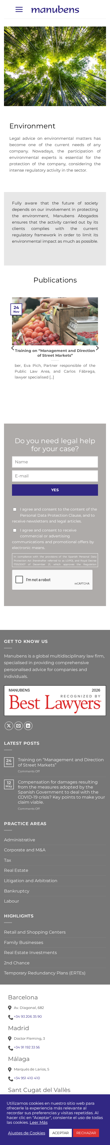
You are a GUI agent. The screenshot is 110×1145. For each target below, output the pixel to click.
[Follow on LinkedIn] (28, 725)
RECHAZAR (86, 1133)
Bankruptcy (16, 891)
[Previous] (13, 347)
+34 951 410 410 (27, 1078)
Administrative (19, 839)
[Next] (97, 347)
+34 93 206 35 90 (28, 1016)
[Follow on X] (9, 725)
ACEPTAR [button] (60, 1133)
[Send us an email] (18, 725)
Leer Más (39, 1122)
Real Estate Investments (30, 952)
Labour (11, 901)
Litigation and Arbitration (30, 880)
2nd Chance (17, 962)
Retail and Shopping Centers (35, 932)
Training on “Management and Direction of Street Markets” (55, 353)
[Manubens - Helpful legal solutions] (55, 9)
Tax (7, 860)
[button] (19, 9)
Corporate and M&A (24, 849)
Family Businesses (23, 942)
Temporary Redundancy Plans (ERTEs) (44, 973)
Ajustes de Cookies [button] (26, 1133)
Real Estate (16, 870)
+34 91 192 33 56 (27, 1047)
